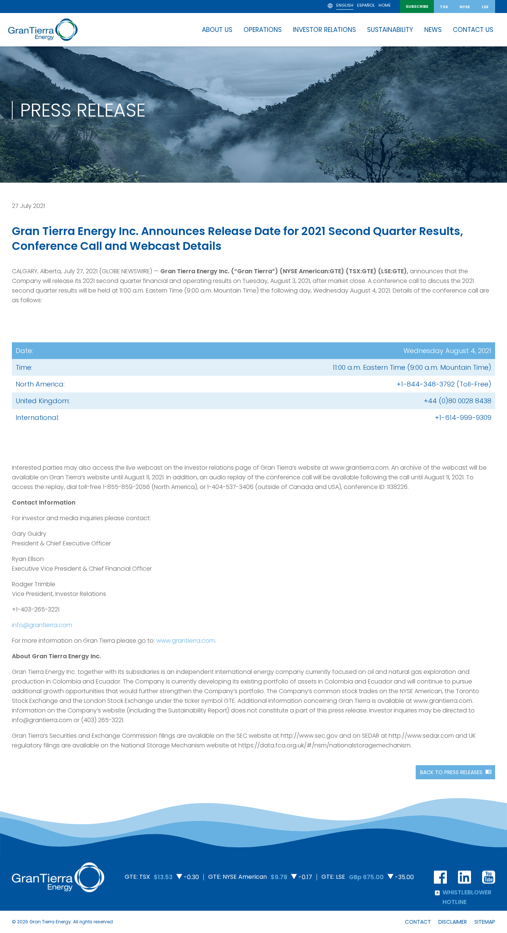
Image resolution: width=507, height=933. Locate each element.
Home (385, 5)
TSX (444, 7)
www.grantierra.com (185, 640)
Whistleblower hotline (466, 897)
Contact (418, 921)
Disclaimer (452, 921)
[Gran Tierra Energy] (43, 30)
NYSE (464, 7)
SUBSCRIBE (417, 6)
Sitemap (484, 921)
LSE (485, 7)
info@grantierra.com (42, 625)
